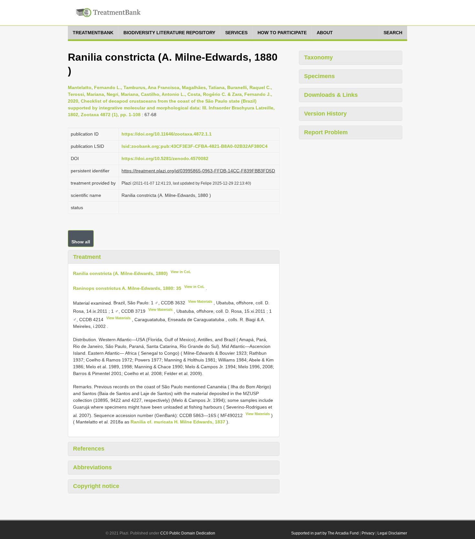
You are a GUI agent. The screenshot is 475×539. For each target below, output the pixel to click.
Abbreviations (92, 467)
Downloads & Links (331, 95)
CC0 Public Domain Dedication (187, 533)
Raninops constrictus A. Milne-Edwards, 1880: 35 (127, 288)
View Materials (200, 301)
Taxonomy (318, 57)
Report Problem (326, 132)
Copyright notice (96, 486)
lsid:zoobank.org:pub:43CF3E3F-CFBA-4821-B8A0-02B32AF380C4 (194, 146)
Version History (325, 113)
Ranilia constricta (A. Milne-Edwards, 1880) (120, 273)
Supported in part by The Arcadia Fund (325, 533)
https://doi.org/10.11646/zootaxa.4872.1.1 (166, 134)
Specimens (319, 76)
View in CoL (181, 272)
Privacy (368, 533)
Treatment (87, 257)
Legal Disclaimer (392, 533)
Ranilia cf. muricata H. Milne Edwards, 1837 (178, 421)
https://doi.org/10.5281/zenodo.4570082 (164, 158)
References (88, 448)
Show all (80, 241)
